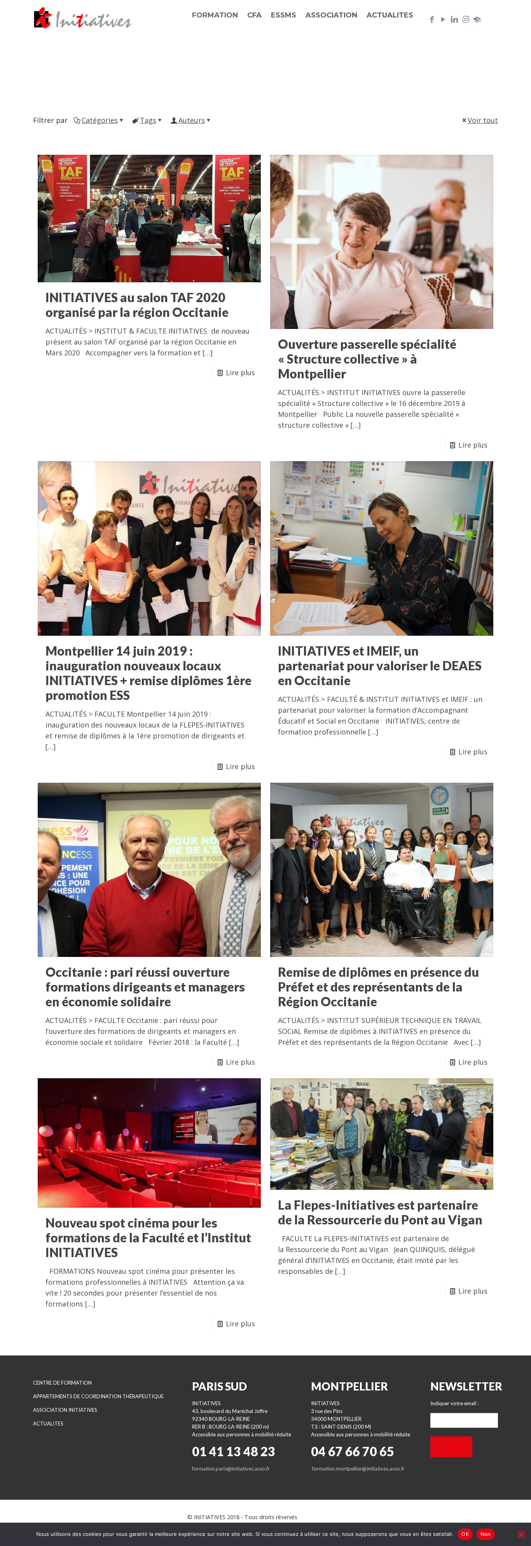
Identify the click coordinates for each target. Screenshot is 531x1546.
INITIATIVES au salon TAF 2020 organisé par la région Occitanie (137, 305)
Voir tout (483, 120)
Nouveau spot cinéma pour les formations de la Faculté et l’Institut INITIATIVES (148, 1237)
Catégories (100, 120)
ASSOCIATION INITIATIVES (65, 1410)
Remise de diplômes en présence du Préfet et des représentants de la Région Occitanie (378, 986)
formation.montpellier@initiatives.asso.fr (358, 1469)
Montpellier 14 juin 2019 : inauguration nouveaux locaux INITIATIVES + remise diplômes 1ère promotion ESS (148, 673)
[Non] (521, 1534)
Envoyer (451, 1446)
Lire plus (240, 372)
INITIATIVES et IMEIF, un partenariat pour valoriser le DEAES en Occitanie (380, 665)
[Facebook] (432, 19)
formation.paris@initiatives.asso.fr (231, 1469)
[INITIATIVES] (83, 17)
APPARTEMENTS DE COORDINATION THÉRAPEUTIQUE (98, 1396)
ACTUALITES (48, 1423)
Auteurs (191, 120)
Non (485, 1534)
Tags (148, 120)
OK (465, 1534)
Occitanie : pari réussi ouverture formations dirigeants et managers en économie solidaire (145, 986)
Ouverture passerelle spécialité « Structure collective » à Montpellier (367, 358)
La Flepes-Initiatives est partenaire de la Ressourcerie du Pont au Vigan (380, 1212)
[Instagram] (466, 19)
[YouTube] (443, 19)
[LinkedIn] (454, 19)
